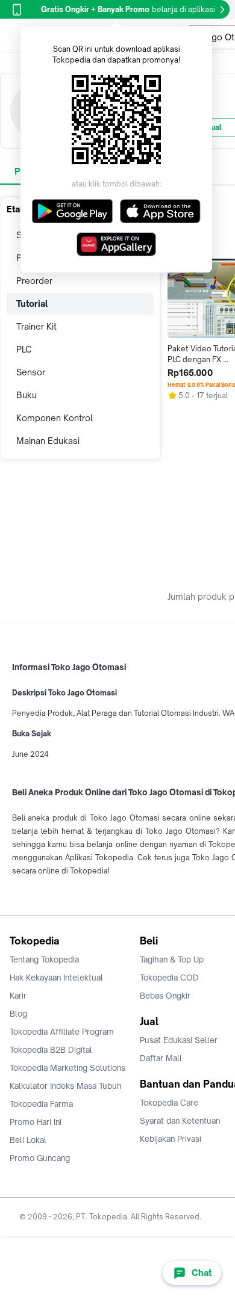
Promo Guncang (40, 1158)
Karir (18, 995)
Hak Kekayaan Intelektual (56, 977)
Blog (18, 1013)
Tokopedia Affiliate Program (62, 1031)
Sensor (30, 372)
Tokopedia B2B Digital (51, 1050)
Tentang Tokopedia (44, 959)
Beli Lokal (28, 1140)
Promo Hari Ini (35, 1122)
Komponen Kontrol (54, 418)
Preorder (34, 281)
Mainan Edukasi (48, 441)
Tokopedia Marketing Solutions (67, 1068)
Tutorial (32, 303)
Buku (26, 395)
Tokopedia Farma (41, 1104)
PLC (23, 349)
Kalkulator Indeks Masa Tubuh (66, 1086)
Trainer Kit (36, 326)
